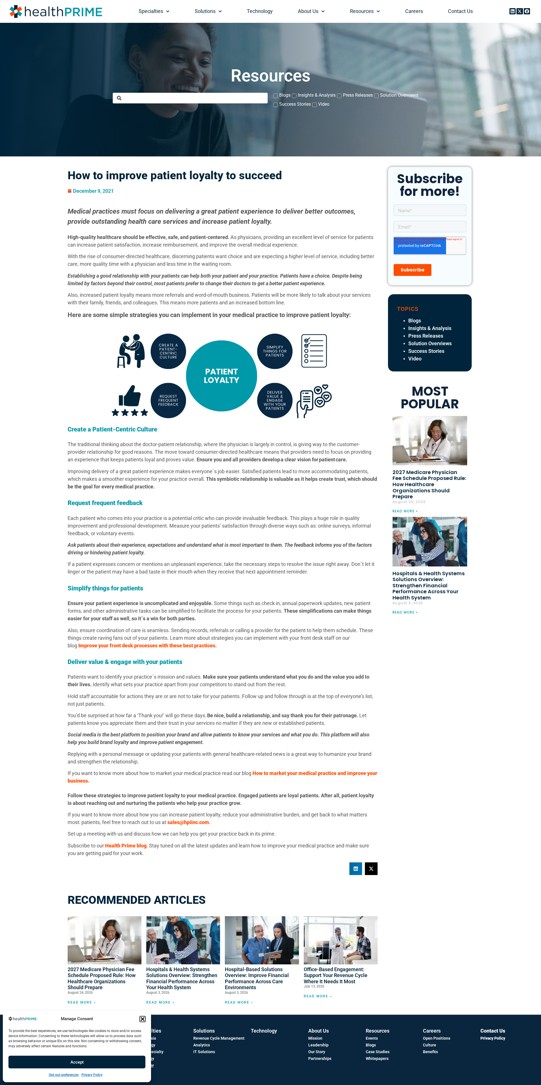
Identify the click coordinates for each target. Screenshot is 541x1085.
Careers (414, 11)
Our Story (316, 1051)
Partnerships (319, 1058)
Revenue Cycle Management (219, 1038)
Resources (362, 11)
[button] (142, 1019)
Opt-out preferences (64, 1075)
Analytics (201, 1045)
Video (415, 359)
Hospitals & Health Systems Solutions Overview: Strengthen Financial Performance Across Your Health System (181, 978)
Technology (260, 11)
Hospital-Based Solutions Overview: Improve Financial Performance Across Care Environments (257, 978)
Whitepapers (377, 1058)
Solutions (205, 11)
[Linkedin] (512, 11)
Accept (77, 1062)
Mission (315, 1038)
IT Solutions (204, 1051)
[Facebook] (527, 11)
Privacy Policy (92, 1075)
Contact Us (460, 11)
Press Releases (425, 336)
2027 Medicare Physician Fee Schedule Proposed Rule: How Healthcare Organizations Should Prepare (102, 978)
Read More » (82, 1002)
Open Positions (436, 1038)
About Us (308, 11)
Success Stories (426, 351)
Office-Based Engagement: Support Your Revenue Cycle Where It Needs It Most (335, 975)
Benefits (430, 1051)
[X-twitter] (519, 11)
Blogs (414, 321)
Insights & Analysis (429, 328)
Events (372, 1038)
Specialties (151, 11)
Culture (429, 1045)
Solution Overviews (430, 343)
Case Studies (377, 1051)
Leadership (318, 1045)
